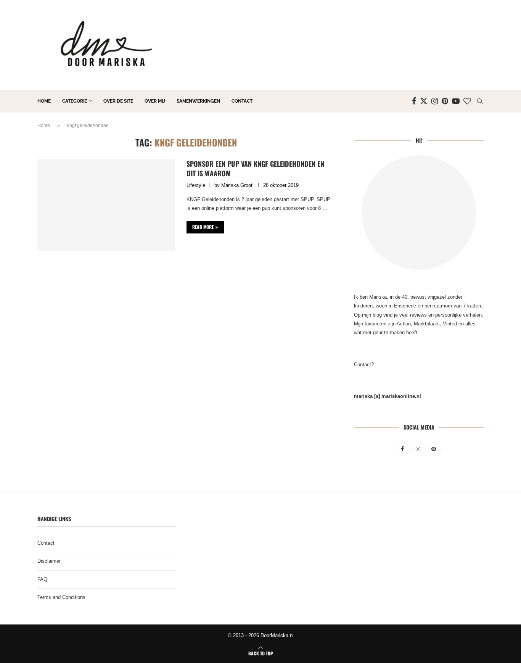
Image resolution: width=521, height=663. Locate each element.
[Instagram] (434, 101)
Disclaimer (49, 561)
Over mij (155, 101)
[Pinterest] (445, 101)
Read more (203, 227)
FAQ (42, 579)
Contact (242, 101)
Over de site (118, 101)
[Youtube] (456, 101)
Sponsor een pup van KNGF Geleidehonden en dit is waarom (255, 168)
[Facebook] (414, 101)
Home (44, 101)
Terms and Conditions (61, 597)
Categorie (74, 101)
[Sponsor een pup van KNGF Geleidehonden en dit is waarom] (106, 205)
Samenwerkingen (198, 101)
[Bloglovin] (467, 101)
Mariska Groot (236, 185)
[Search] (480, 101)
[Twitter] (424, 101)
